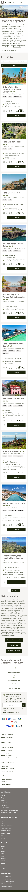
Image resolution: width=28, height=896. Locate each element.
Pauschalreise (17, 47)
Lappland (3, 868)
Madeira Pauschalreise (7, 737)
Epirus (2, 853)
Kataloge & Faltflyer (6, 886)
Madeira (3, 863)
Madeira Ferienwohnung (7, 768)
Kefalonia (3, 848)
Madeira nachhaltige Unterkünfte (10, 758)
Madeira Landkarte (6, 784)
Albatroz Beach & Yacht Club (12, 245)
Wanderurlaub (14, 43)
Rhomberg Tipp (17, 96)
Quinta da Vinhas (10, 451)
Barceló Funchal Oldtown (13, 503)
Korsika (3, 846)
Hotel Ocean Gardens (11, 193)
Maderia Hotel (5, 766)
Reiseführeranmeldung (7, 884)
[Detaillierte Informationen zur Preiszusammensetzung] (11, 111)
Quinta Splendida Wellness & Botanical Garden (11, 89)
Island (2, 866)
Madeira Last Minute (6, 755)
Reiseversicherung (6, 830)
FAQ (2, 835)
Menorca (3, 858)
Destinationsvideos (6, 876)
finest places (12, 510)
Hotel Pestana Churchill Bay (12, 344)
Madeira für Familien (6, 750)
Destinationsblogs (6, 879)
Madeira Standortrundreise (8, 740)
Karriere (3, 800)
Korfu (2, 856)
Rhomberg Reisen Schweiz (8, 812)
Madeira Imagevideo (6, 779)
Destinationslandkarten (7, 881)
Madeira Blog (4, 781)
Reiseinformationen (6, 833)
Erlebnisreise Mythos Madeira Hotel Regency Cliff (12, 558)
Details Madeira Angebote (9, 50)
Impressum (4, 821)
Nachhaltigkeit (18, 405)
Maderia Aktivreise (6, 742)
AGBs (2, 823)
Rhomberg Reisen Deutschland (9, 810)
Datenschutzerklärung (7, 825)
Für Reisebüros (5, 803)
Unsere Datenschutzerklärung (10, 712)
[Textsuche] (21, 2)
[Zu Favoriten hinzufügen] (4, 115)
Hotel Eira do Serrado (11, 142)
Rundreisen (5, 45)
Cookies (3, 838)
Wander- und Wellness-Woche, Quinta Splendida (13, 296)
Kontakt (3, 795)
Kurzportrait (4, 798)
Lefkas (3, 851)
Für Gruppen (4, 805)
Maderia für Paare (6, 753)
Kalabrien (3, 861)
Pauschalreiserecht (6, 828)
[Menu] (25, 2)
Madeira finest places (7, 771)
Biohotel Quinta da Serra (13, 398)
